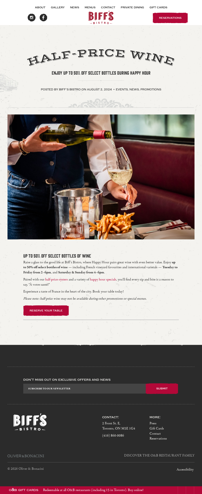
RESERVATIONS (170, 18)
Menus (90, 7)
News (74, 7)
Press (153, 423)
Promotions (150, 89)
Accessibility (185, 469)
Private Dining (132, 7)
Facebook (43, 18)
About (40, 7)
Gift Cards (158, 7)
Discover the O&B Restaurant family (159, 455)
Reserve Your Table (46, 310)
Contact (108, 7)
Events (122, 89)
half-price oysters (56, 279)
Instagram (32, 18)
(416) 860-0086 (113, 435)
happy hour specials (103, 279)
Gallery (58, 7)
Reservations (158, 438)
